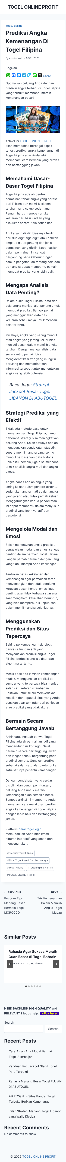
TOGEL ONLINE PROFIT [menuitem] (36, 141)
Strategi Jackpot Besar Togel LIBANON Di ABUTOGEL (33, 391)
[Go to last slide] (10, 964)
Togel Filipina (15, 867)
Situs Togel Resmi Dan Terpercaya (27, 860)
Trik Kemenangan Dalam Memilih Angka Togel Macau (49, 902)
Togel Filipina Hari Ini (40, 867)
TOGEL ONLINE (14, 26)
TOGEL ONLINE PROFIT (21, 874)
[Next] (56, 964)
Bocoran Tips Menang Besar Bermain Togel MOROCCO (14, 902)
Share (47, 76)
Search (9, 1022)
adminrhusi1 (16, 58)
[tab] (26, 986)
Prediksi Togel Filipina (20, 853)
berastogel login (29, 829)
